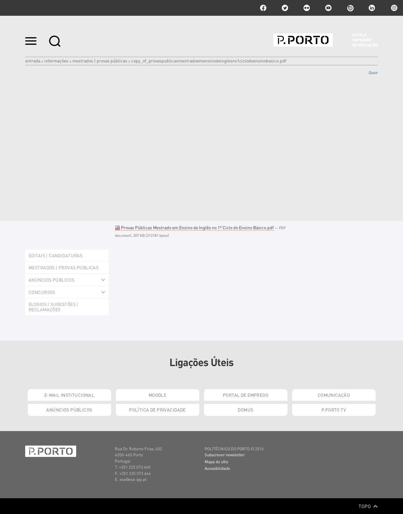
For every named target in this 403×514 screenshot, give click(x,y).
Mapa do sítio (216, 461)
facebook (263, 8)
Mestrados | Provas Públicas (99, 60)
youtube (328, 8)
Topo (365, 506)
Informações (56, 60)
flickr (307, 8)
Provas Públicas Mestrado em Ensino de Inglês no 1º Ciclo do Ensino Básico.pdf (197, 227)
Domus (245, 409)
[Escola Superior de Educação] (325, 40)
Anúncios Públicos (69, 409)
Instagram (393, 8)
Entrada (32, 60)
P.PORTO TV (333, 409)
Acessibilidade (217, 468)
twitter (285, 8)
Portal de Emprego (245, 395)
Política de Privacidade (157, 409)
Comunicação (334, 395)
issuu (350, 8)
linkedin (372, 8)
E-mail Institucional (69, 395)
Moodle (158, 395)
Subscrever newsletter (225, 454)
